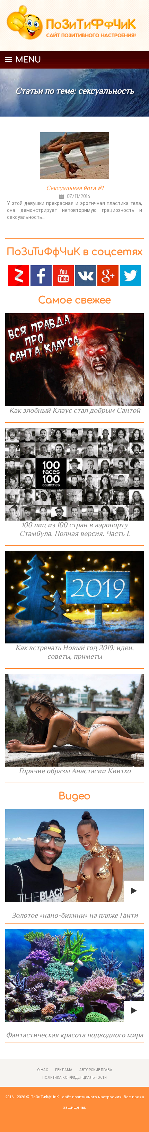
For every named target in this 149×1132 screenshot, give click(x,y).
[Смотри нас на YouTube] (63, 275)
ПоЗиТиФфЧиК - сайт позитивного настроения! (76, 1097)
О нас (42, 1070)
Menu (27, 60)
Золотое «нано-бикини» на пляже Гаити (74, 915)
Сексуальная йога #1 (74, 187)
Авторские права (95, 1070)
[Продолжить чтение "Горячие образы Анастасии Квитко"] (74, 720)
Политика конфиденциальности (74, 1077)
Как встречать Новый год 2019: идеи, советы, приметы (74, 651)
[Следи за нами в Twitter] (130, 275)
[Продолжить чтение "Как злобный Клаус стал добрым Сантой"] (74, 359)
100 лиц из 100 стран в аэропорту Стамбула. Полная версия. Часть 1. (74, 529)
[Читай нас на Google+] (107, 275)
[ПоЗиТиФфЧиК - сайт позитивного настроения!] (74, 25)
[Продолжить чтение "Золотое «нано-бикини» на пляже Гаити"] (74, 855)
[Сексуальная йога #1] (74, 155)
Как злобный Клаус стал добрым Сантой (74, 410)
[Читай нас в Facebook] (40, 275)
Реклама (63, 1070)
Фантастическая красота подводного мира (74, 1035)
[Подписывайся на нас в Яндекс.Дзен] (18, 275)
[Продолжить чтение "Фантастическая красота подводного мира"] (74, 975)
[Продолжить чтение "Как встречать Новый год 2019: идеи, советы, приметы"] (74, 597)
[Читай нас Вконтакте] (85, 275)
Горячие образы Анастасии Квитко (75, 771)
